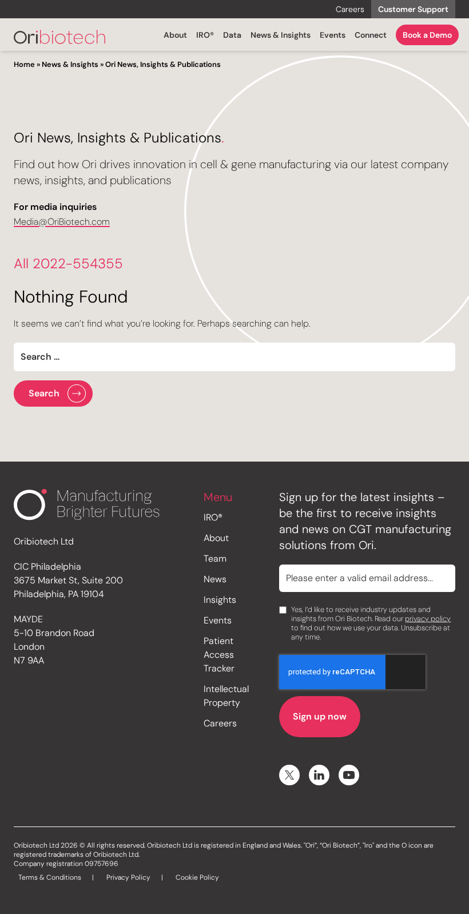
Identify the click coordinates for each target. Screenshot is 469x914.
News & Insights (281, 35)
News (215, 579)
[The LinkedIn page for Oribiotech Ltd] (319, 775)
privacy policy (428, 618)
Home (24, 64)
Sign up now (320, 716)
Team (215, 559)
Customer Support (413, 9)
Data (232, 35)
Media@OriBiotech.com (62, 222)
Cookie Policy (197, 877)
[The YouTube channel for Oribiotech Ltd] (349, 775)
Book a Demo (427, 35)
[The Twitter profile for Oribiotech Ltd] (289, 775)
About (175, 35)
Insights (220, 600)
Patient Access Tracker (219, 654)
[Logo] (59, 37)
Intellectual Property (226, 696)
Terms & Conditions (49, 877)
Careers (350, 9)
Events (332, 35)
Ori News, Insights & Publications (163, 64)
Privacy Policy (128, 877)
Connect (371, 35)
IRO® (205, 35)
